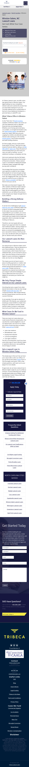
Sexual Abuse (14, 727)
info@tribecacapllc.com (14, 674)
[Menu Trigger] (25, 3)
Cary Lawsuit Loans (14, 494)
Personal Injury (14, 716)
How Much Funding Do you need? (13, 42)
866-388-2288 (16, 383)
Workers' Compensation (14, 731)
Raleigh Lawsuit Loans (14, 491)
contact (19, 359)
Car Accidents (14, 712)
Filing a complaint (11, 180)
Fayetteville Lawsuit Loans (14, 498)
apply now (12, 149)
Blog (14, 683)
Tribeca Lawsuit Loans (14, 663)
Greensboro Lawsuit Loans (14, 509)
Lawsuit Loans (6, 13)
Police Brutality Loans (14, 462)
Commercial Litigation (14, 708)
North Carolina (16, 13)
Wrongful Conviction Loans (14, 458)
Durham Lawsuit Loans (14, 487)
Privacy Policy (14, 702)
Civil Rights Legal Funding (14, 454)
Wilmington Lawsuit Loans (14, 505)
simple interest (6, 138)
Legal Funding (14, 690)
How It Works (14, 687)
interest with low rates (12, 291)
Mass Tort (14, 719)
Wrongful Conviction (14, 723)
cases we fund (10, 327)
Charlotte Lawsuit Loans (14, 483)
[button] (14, 61)
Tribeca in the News (14, 694)
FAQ (14, 679)
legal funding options (11, 131)
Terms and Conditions (14, 698)
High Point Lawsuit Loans (14, 513)
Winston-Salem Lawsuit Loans (14, 502)
